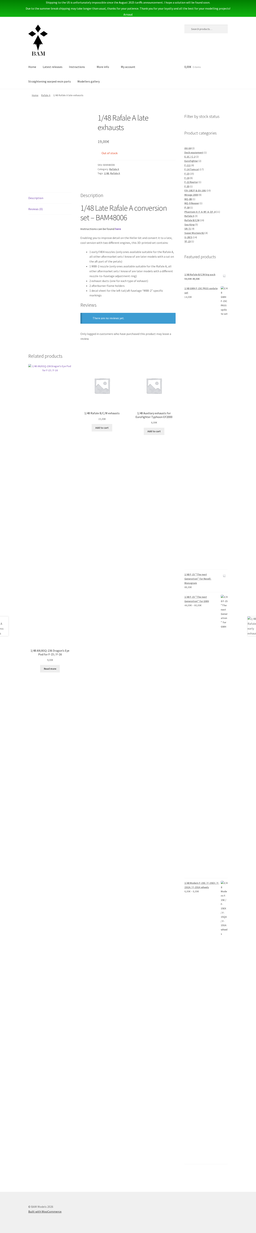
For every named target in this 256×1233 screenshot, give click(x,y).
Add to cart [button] (102, 427)
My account (128, 67)
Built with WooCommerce (44, 1211)
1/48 (106, 173)
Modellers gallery (88, 81)
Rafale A (45, 95)
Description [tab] (35, 198)
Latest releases (52, 67)
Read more (50, 668)
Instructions (77, 67)
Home (32, 67)
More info (103, 67)
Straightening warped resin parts (49, 81)
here (118, 229)
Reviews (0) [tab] (35, 209)
